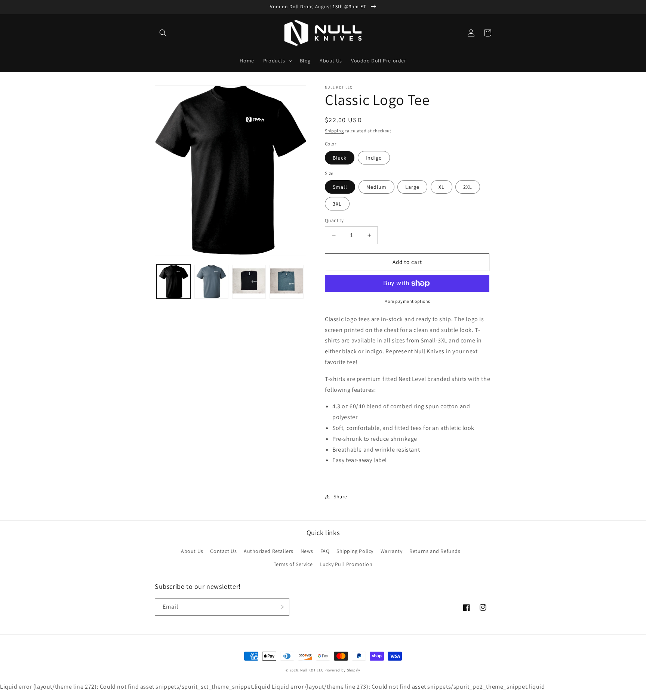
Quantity (334, 220)
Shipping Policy (354, 551)
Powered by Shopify (342, 670)
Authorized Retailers (268, 551)
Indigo (374, 157)
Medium (376, 187)
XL (441, 187)
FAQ (325, 551)
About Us (192, 551)
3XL (337, 203)
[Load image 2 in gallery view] (211, 282)
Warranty (392, 551)
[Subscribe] (281, 607)
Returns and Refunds (434, 551)
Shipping (334, 130)
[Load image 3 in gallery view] (249, 282)
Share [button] (340, 496)
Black (340, 157)
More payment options (407, 301)
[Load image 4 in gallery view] (287, 282)
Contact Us (223, 551)
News (307, 551)
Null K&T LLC (311, 670)
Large (412, 187)
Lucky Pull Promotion (346, 564)
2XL (467, 187)
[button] (163, 33)
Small (340, 187)
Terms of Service (293, 564)
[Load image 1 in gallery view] (174, 282)
